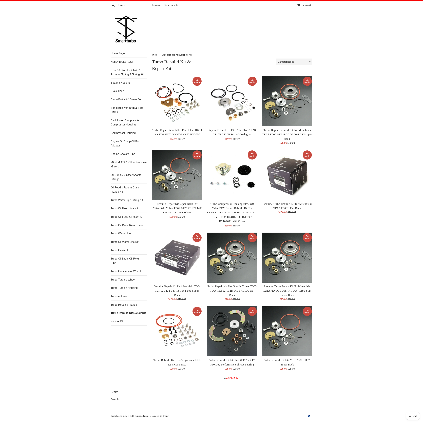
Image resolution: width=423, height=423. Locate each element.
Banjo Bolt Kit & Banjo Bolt (126, 99)
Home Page (118, 53)
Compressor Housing (123, 133)
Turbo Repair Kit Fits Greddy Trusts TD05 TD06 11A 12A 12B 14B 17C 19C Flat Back (232, 291)
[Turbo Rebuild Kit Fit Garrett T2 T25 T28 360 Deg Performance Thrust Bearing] (232, 331)
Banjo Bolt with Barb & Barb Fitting (127, 110)
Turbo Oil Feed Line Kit (124, 208)
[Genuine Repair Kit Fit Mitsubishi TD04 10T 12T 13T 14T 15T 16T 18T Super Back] (177, 258)
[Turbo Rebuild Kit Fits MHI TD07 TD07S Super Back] (287, 331)
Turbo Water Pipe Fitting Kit (127, 200)
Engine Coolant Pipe (123, 154)
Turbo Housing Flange (124, 304)
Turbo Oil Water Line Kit (124, 242)
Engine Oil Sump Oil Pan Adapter (125, 143)
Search (114, 399)
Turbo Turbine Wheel (123, 279)
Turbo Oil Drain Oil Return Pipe (126, 260)
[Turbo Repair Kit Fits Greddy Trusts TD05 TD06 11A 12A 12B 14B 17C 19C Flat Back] (232, 258)
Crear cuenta (171, 5)
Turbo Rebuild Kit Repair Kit (128, 313)
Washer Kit (117, 321)
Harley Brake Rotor (122, 61)
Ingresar (156, 5)
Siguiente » (234, 377)
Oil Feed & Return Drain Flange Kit (125, 189)
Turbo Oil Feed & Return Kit (127, 216)
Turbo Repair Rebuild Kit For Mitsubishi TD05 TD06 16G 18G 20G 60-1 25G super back (287, 134)
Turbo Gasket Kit (120, 250)
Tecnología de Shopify (159, 416)
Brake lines (117, 91)
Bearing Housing (121, 82)
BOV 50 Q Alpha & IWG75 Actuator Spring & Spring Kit (127, 72)
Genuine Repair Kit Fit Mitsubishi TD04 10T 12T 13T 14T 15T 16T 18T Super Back (177, 291)
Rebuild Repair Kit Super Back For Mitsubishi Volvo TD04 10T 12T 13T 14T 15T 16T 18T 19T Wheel (177, 208)
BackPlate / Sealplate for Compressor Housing (125, 122)
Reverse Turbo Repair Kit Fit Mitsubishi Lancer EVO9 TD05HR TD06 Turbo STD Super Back (287, 291)
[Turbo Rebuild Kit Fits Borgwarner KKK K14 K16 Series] (177, 331)
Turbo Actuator (119, 296)
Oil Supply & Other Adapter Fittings (126, 177)
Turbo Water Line (121, 233)
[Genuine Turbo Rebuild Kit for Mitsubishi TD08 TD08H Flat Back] (287, 175)
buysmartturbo (141, 416)
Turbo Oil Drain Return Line (127, 225)
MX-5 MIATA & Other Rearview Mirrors (129, 164)
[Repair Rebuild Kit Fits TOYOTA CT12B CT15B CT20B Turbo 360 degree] (232, 101)
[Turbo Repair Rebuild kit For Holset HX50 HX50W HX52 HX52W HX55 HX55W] (177, 101)
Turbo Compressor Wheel (126, 271)
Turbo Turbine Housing (124, 287)
